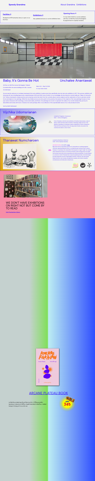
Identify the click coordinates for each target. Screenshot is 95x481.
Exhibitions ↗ (38, 15)
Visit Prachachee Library (13, 212)
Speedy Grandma (17, 4)
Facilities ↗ (7, 14)
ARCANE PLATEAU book (48, 393)
